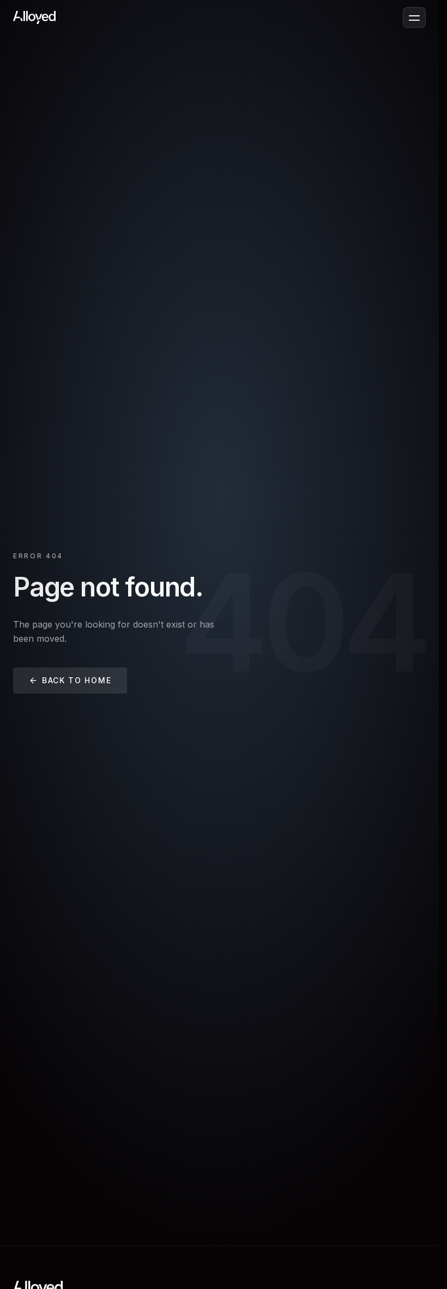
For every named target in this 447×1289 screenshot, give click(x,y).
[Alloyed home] (34, 17)
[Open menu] (414, 17)
